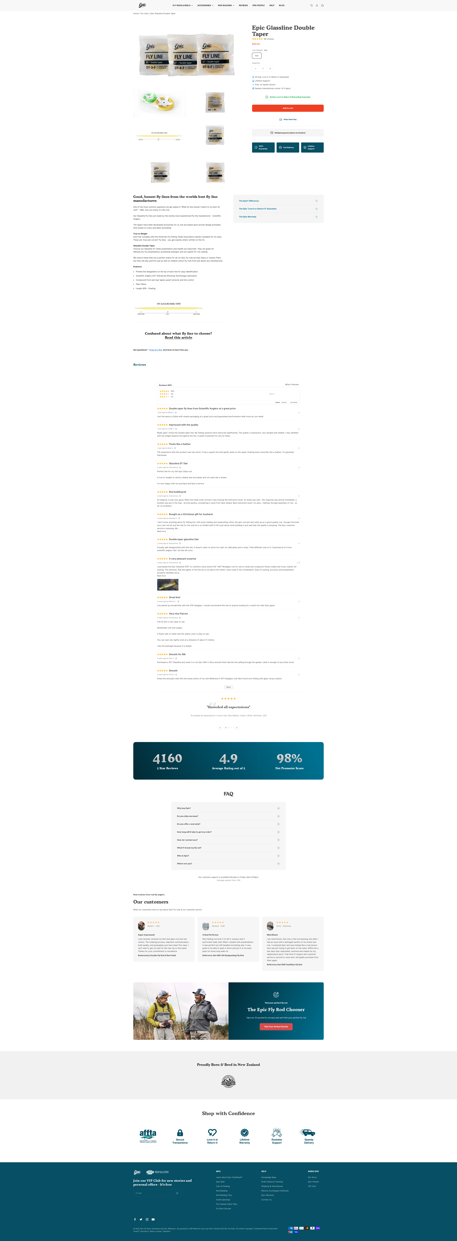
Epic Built (220, 1181)
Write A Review (292, 384)
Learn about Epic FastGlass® (229, 1177)
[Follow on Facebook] (135, 1219)
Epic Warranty (267, 1195)
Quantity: (256, 63)
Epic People (313, 1181)
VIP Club (312, 1186)
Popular (284, 402)
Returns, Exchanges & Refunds (275, 1191)
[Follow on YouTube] (153, 1219)
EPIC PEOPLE (259, 5)
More (229, 687)
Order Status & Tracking (272, 1181)
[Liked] (299, 412)
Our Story (312, 1177)
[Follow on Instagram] (147, 1219)
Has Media (293, 402)
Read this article (178, 337)
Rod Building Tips (224, 1195)
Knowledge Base (268, 1177)
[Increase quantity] (270, 68)
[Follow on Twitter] (141, 1219)
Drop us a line (155, 350)
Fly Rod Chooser (223, 1208)
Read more (161, 531)
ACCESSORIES (204, 5)
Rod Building (221, 1191)
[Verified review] (176, 412)
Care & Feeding (223, 1186)
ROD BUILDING (225, 5)
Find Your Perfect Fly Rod (276, 1026)
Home (136, 13)
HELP (271, 5)
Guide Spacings (223, 1199)
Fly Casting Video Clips (226, 1204)
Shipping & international (272, 1186)
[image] (168, 585)
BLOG (281, 5)
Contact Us (266, 1199)
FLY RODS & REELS (181, 5)
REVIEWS (243, 5)
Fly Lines (144, 13)
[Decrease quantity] (255, 68)
